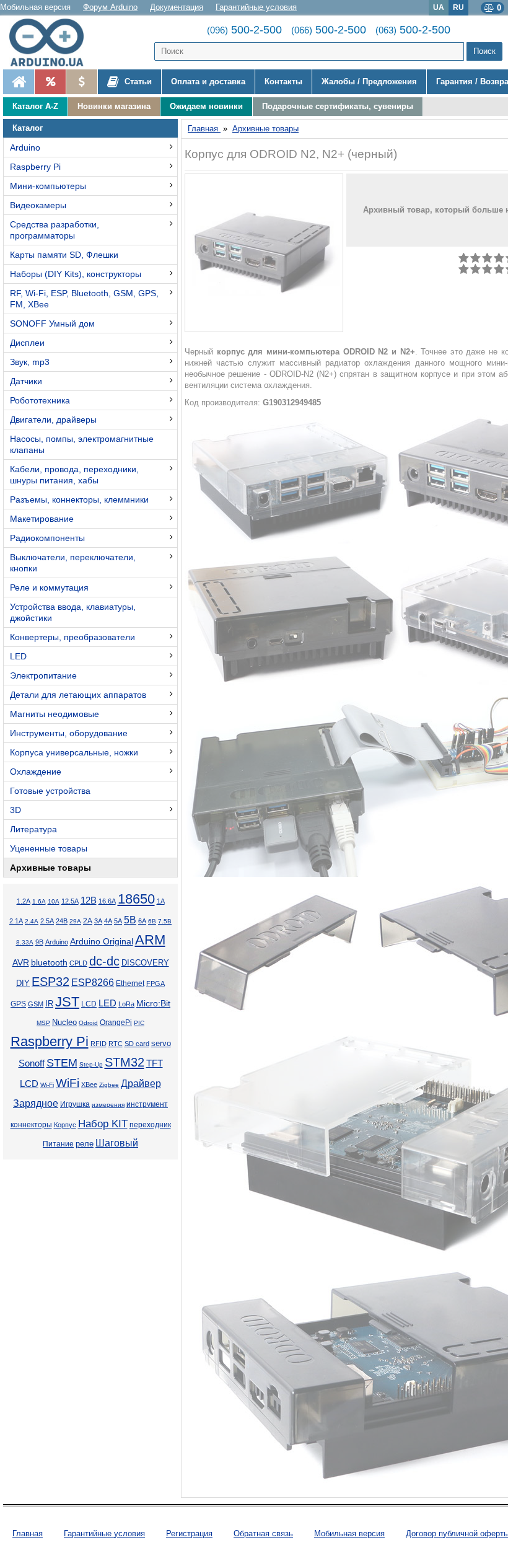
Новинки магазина (114, 106)
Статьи (137, 81)
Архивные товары (50, 868)
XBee (89, 1084)
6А (142, 921)
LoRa (126, 1004)
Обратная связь (263, 1533)
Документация (176, 7)
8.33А (24, 942)
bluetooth (49, 962)
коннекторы (31, 1124)
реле (85, 1143)
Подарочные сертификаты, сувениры (337, 106)
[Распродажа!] (50, 81)
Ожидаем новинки (206, 106)
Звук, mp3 (30, 362)
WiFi (67, 1082)
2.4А (31, 921)
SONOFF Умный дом (52, 323)
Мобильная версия (35, 7)
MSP (43, 1022)
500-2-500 (244, 30)
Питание (58, 1144)
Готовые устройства (50, 791)
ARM (150, 940)
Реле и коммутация (49, 587)
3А (98, 921)
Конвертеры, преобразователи (72, 637)
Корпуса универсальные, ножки (74, 752)
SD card (137, 1043)
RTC (115, 1043)
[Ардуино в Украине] (18, 81)
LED (18, 656)
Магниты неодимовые (54, 714)
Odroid (88, 1022)
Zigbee (109, 1084)
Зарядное (35, 1103)
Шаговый (116, 1143)
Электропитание (43, 675)
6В (152, 921)
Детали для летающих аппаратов (78, 695)
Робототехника (40, 400)
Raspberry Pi (35, 167)
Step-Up (91, 1064)
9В (39, 942)
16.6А (107, 901)
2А (87, 921)
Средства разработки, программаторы (54, 229)
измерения (108, 1104)
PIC (139, 1022)
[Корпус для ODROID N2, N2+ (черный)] (263, 252)
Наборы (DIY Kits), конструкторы (75, 274)
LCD (89, 1004)
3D (15, 810)
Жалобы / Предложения (369, 81)
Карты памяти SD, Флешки (64, 255)
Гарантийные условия (256, 7)
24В (62, 921)
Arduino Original (101, 941)
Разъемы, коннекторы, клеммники (79, 499)
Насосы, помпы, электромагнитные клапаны (82, 444)
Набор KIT (103, 1123)
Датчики (26, 381)
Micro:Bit (153, 1003)
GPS (18, 1004)
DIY (23, 983)
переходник (150, 1124)
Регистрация (189, 1533)
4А (108, 921)
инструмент (147, 1104)
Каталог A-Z (35, 106)
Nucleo (64, 1022)
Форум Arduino (110, 7)
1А (161, 901)
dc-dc (104, 961)
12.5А (70, 901)
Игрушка (75, 1104)
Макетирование (42, 519)
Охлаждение (35, 771)
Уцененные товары (48, 848)
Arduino (25, 147)
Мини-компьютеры (48, 186)
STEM (61, 1063)
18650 (136, 899)
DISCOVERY (145, 963)
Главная (27, 1533)
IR (49, 1004)
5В (130, 920)
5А (118, 921)
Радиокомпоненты (47, 538)
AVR (20, 962)
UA (438, 7)
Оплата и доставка (208, 81)
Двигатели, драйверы (53, 420)
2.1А (16, 921)
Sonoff (32, 1063)
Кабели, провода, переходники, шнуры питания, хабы (74, 474)
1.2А (23, 901)
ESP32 (50, 981)
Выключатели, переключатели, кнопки (73, 562)
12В (89, 900)
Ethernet (130, 983)
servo (161, 1043)
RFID (98, 1043)
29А (75, 921)
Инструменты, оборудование (69, 733)
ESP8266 (92, 982)
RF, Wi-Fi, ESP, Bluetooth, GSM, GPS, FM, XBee (84, 298)
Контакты (283, 81)
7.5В (165, 921)
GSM (35, 1004)
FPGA (155, 983)
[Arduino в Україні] (52, 42)
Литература (33, 829)
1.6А (39, 901)
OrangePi (116, 1022)
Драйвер (141, 1083)
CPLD (78, 963)
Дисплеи (27, 343)
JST (67, 1002)
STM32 (124, 1062)
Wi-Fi (47, 1084)
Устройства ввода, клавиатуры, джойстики (73, 612)
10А (53, 901)
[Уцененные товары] (81, 81)
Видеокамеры (38, 205)
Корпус (65, 1124)
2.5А (47, 921)
